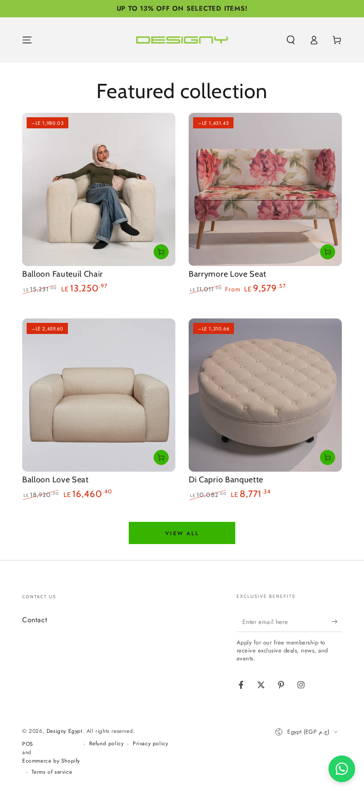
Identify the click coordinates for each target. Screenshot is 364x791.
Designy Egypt (65, 731)
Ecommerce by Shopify (51, 761)
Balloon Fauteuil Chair (62, 274)
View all (182, 533)
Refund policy (106, 743)
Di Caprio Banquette (226, 479)
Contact (34, 620)
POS (27, 744)
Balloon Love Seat (55, 479)
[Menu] (27, 40)
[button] (290, 40)
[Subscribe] (337, 622)
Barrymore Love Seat (227, 274)
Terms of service (52, 772)
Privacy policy (150, 743)
